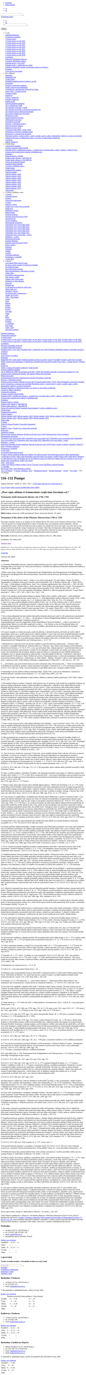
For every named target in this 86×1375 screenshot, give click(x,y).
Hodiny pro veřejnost (8, 1240)
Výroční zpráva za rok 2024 (15, 43)
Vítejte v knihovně (11, 97)
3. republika (9, 324)
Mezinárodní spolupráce (13, 223)
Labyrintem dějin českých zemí (16, 263)
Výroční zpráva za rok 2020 (15, 51)
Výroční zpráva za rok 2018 (15, 55)
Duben (7, 305)
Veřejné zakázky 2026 (13, 174)
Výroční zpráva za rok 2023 (15, 45)
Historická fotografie (12, 239)
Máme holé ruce (11, 289)
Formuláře (9, 83)
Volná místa (9, 190)
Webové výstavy (11, 204)
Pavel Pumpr (5, 487)
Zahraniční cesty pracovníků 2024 (17, 229)
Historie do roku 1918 (13, 128)
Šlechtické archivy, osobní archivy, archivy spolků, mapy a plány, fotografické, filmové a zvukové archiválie (43, 136)
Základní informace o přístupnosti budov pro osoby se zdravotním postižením (32, 138)
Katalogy (8, 247)
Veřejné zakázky (11, 172)
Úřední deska (10, 168)
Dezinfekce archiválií (12, 122)
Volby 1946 (9, 328)
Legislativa (9, 57)
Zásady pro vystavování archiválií (17, 206)
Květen (8, 307)
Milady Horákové (11, 142)
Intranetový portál (7, 1272)
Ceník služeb (10, 79)
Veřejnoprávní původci (13, 120)
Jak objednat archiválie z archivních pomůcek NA (23, 110)
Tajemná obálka (11, 93)
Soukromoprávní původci (14, 118)
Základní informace (12, 35)
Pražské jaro (9, 285)
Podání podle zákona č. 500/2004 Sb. (18, 158)
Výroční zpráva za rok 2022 (15, 47)
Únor (7, 301)
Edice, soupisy (10, 245)
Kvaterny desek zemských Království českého (21, 265)
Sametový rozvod (11, 291)
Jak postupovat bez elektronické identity (19, 112)
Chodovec (9, 140)
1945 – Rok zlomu (12, 297)
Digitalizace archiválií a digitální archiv (19, 132)
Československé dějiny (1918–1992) (18, 130)
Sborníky (8, 249)
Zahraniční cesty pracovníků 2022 (17, 233)
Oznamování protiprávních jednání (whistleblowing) (23, 152)
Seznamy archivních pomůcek (16, 85)
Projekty (8, 198)
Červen (8, 309)
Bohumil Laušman (11, 330)
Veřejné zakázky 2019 (13, 188)
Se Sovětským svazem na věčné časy (18, 287)
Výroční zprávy (10, 39)
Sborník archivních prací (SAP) (16, 217)
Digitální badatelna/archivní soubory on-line (20, 81)
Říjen (7, 317)
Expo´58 (8, 283)
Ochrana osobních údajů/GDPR (16, 148)
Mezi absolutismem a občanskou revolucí (19, 271)
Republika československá (14, 275)
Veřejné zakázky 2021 (13, 184)
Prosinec (8, 322)
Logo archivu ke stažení (13, 71)
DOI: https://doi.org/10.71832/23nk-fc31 (47, 484)
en (6, 11)
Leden (7, 299)
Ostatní (7, 251)
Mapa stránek (10, 5)
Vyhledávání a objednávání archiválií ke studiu (21, 89)
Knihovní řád (10, 101)
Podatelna (8, 154)
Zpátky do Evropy (11, 295)
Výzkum (8, 194)
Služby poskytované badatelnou (16, 87)
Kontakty (8, 3)
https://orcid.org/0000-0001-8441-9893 (25, 487)
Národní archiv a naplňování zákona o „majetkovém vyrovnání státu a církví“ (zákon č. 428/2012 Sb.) (41, 150)
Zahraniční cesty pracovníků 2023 (17, 231)
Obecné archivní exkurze (14, 126)
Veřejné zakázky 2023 (13, 180)
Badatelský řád (10, 77)
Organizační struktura (13, 37)
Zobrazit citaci (6, 543)
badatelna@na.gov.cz (17, 1286)
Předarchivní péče (11, 116)
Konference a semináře (13, 257)
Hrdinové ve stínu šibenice (14, 281)
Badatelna (8, 75)
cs (6, 9)
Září (6, 315)
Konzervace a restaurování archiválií (18, 134)
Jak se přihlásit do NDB (13, 106)
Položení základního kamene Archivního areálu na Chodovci (26, 67)
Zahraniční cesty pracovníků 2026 (17, 225)
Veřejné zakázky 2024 (13, 178)
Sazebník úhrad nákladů (13, 164)
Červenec (8, 311)
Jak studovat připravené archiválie (17, 114)
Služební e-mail (6, 1274)
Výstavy (8, 202)
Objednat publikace (12, 255)
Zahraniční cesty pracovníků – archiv (18, 235)
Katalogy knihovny (12, 99)
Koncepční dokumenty (13, 200)
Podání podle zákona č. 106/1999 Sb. (18, 160)
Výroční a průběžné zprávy (15, 166)
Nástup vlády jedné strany (14, 279)
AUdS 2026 (9, 259)
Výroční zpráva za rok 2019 (15, 53)
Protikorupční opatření (13, 170)
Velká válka (9, 273)
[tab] (43, 543)
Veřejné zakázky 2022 (13, 182)
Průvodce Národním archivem (16, 59)
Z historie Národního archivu (15, 61)
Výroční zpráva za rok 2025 (15, 41)
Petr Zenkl (9, 326)
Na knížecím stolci (11, 267)
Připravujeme (10, 213)
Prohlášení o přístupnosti (9, 1269)
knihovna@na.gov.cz (17, 1322)
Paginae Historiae (11, 215)
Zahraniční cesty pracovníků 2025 (17, 227)
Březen (7, 303)
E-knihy (8, 253)
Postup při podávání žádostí (15, 162)
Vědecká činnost (11, 196)
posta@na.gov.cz (16, 1234)
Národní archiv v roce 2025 (15, 63)
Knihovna (8, 95)
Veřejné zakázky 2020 (13, 186)
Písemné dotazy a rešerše (14, 156)
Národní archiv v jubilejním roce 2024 (18, 65)
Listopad (8, 319)
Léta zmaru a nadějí (12, 277)
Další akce (9, 208)
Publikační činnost (11, 210)
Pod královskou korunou (14, 269)
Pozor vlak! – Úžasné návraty (15, 91)
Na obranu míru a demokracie (15, 293)
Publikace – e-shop (12, 237)
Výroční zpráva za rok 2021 (15, 49)
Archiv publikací (11, 221)
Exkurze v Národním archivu (15, 124)
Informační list (10, 219)
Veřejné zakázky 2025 (13, 176)
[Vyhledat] (27, 25)
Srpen (7, 313)
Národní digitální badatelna (15, 104)
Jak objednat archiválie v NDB (16, 108)
